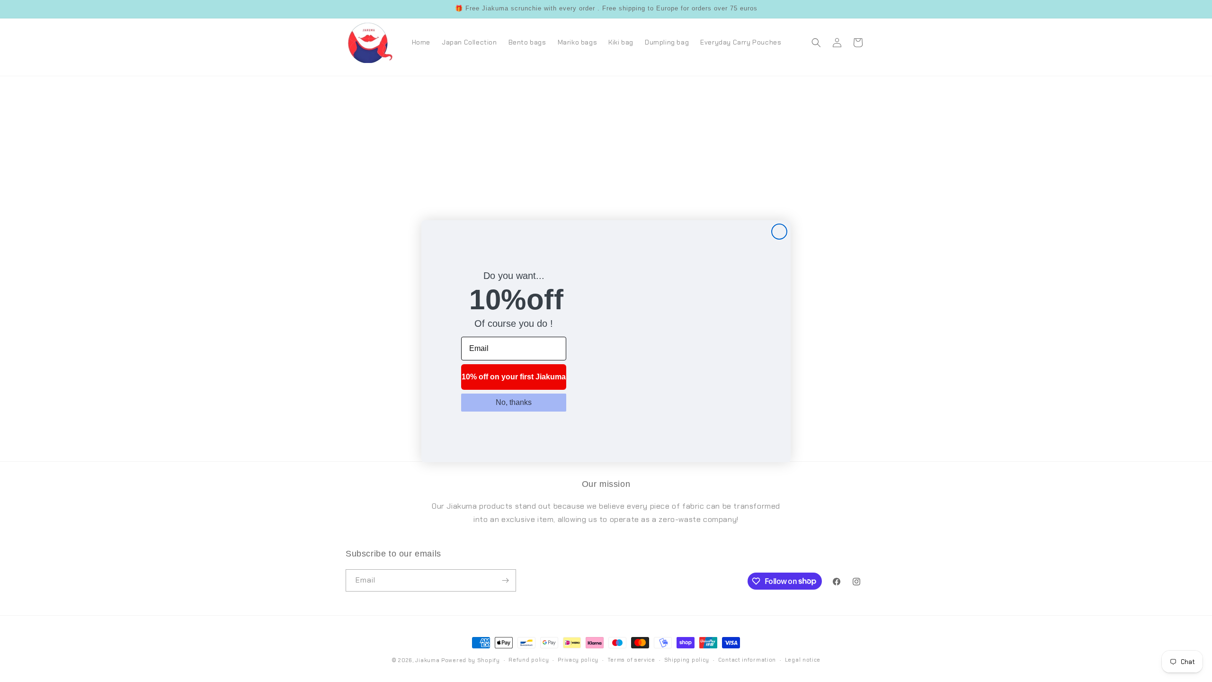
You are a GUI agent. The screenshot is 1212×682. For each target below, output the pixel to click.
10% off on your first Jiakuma (514, 377)
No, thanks (514, 402)
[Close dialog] (779, 231)
